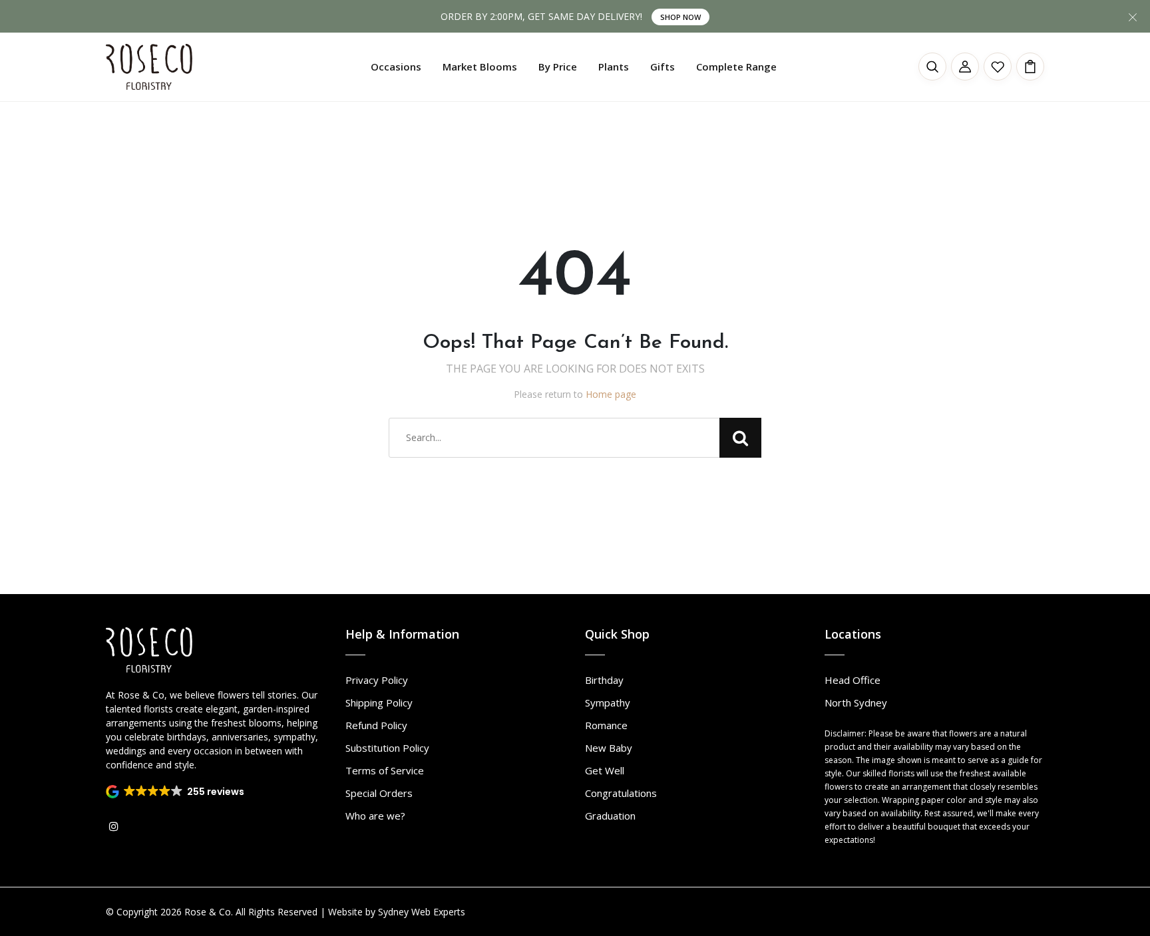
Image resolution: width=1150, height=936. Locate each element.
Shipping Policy (379, 702)
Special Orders (379, 793)
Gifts (662, 66)
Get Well (604, 770)
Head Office (852, 680)
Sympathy (607, 702)
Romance (606, 725)
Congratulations (621, 793)
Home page (611, 394)
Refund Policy (376, 725)
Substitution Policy (387, 747)
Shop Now (680, 17)
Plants (613, 66)
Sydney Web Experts (421, 911)
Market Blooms (480, 66)
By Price (557, 66)
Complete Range (736, 66)
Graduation (610, 815)
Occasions (396, 66)
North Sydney (856, 702)
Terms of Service (384, 770)
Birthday (604, 680)
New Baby (608, 747)
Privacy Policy (376, 680)
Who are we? (375, 815)
